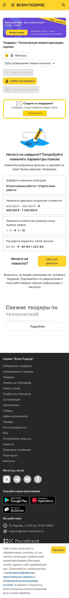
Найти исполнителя (15, 416)
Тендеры (9, 377)
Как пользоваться (14, 427)
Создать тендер (20, 72)
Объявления (11, 405)
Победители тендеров (17, 366)
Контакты (9, 461)
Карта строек (12, 388)
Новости (8, 444)
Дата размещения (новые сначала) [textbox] (28, 63)
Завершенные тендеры (18, 371)
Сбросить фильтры (52, 261)
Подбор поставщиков (17, 393)
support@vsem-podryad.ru (26, 531)
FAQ (5, 433)
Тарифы (8, 421)
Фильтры (16, 55)
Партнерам (10, 455)
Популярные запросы (17, 438)
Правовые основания (17, 449)
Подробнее (37, 326)
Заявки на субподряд (17, 382)
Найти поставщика (22, 80)
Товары (8, 410)
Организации (11, 399)
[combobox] (30, 63)
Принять (58, 550)
